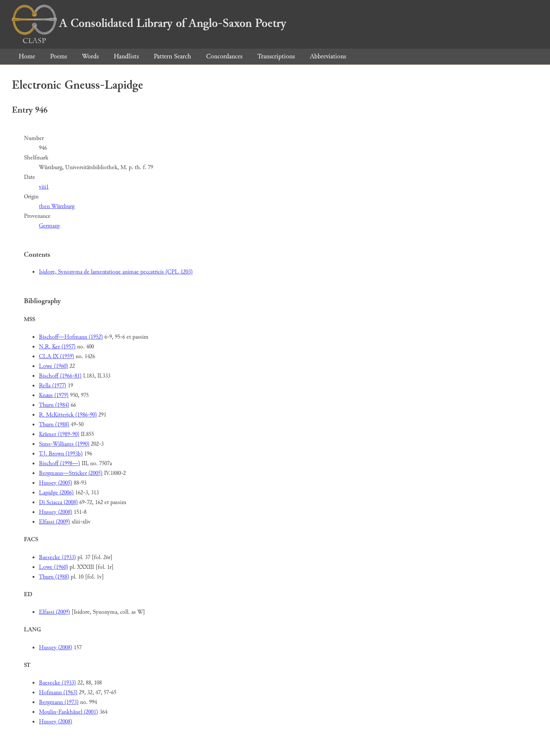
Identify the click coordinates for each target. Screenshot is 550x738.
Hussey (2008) (55, 512)
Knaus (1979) (53, 395)
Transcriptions (276, 56)
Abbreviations (328, 56)
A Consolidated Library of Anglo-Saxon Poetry (172, 23)
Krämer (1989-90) (59, 434)
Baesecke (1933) (57, 557)
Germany (49, 226)
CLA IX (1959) (56, 356)
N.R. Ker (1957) (57, 346)
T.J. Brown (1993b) (61, 453)
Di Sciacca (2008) (58, 502)
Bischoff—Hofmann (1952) (71, 337)
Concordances (224, 56)
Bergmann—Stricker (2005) (71, 473)
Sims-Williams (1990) (64, 444)
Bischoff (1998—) (59, 463)
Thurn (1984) (54, 405)
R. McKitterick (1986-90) (68, 415)
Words (90, 56)
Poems (58, 56)
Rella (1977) (52, 385)
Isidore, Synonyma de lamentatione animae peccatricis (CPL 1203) (116, 272)
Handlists (126, 56)
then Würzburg (56, 206)
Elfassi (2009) (54, 522)
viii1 (44, 187)
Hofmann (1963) (58, 692)
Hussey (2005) (55, 483)
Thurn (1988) (54, 424)
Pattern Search (172, 56)
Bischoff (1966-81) (60, 376)
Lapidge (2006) (56, 492)
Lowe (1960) (53, 366)
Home (27, 56)
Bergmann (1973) (59, 702)
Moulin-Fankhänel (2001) (68, 712)
